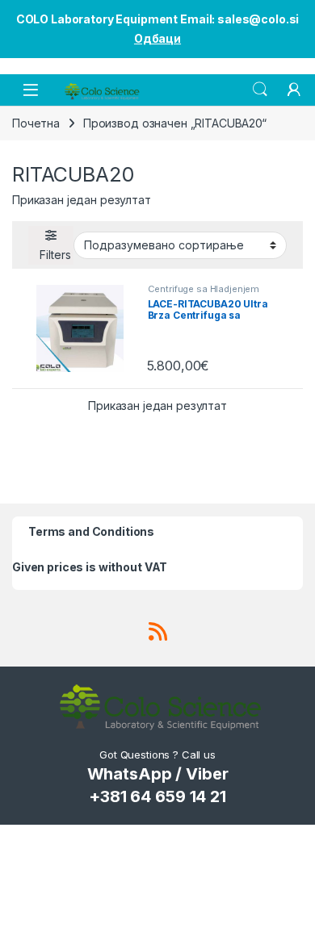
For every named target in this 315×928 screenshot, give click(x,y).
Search (260, 89)
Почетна (36, 123)
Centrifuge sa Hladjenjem (204, 289)
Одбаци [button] (157, 38)
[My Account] (294, 89)
